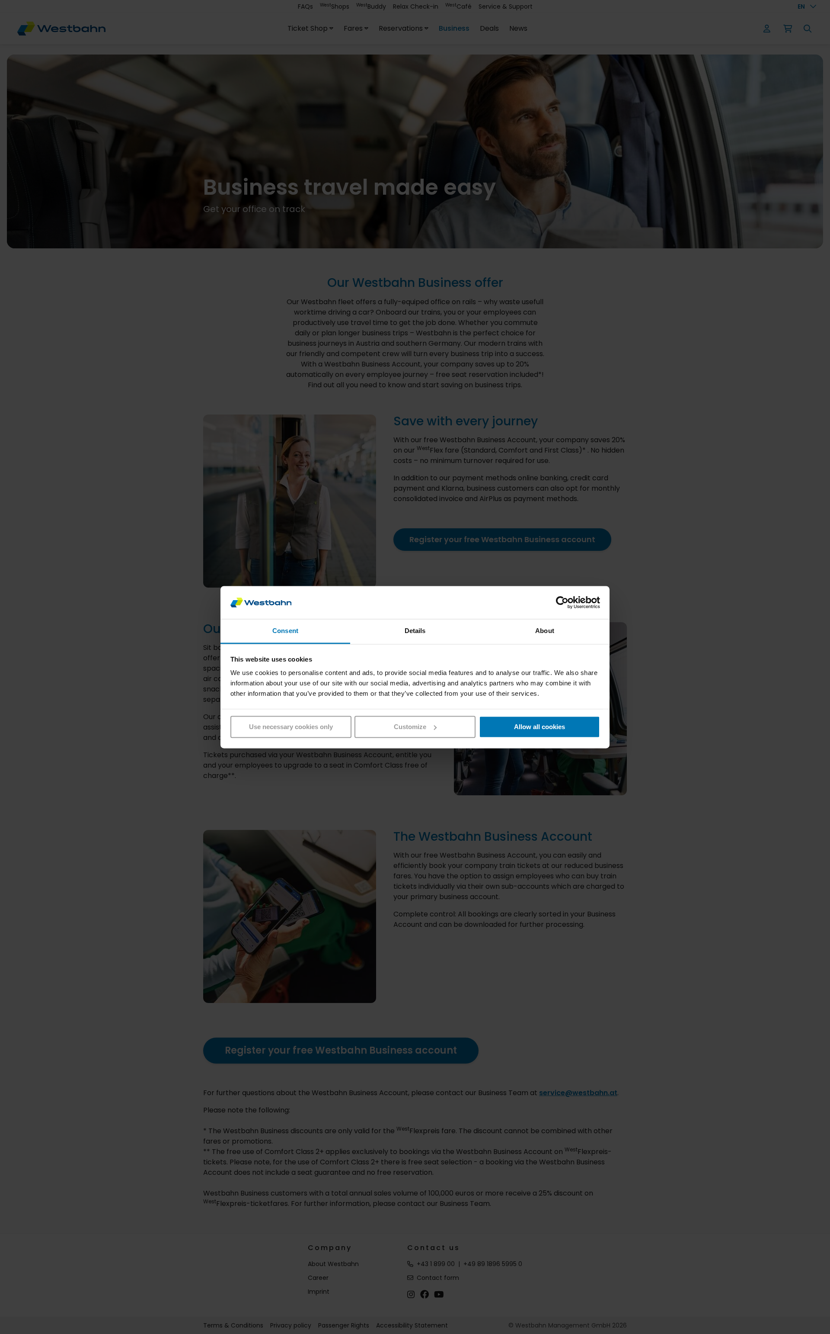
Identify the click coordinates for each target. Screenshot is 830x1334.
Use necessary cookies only (291, 726)
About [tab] (544, 631)
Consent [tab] (285, 631)
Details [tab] (415, 631)
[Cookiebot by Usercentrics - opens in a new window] (562, 602)
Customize (410, 726)
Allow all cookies (539, 726)
